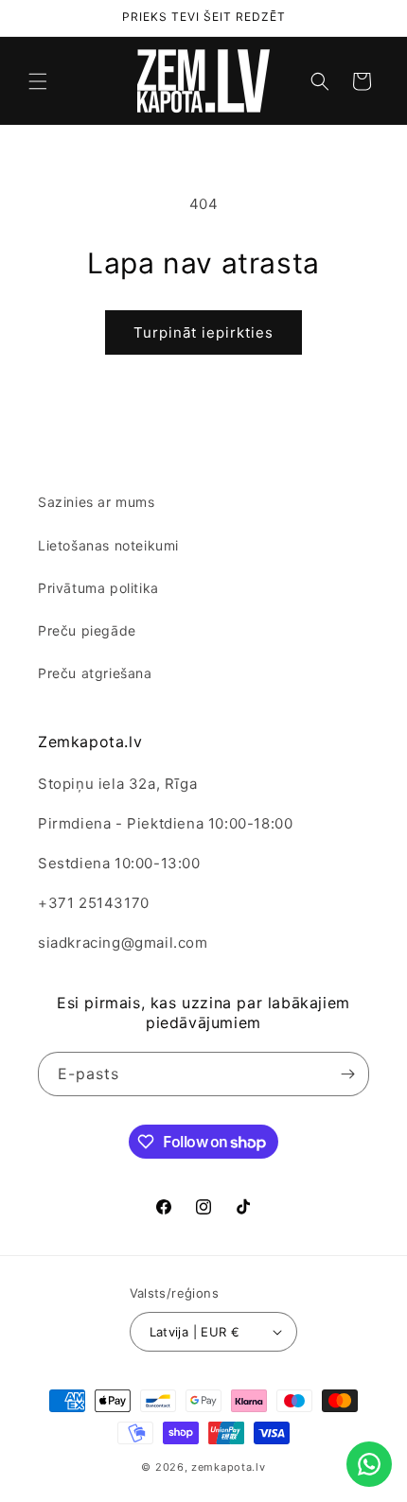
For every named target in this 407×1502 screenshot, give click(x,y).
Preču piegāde (87, 630)
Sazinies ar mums (96, 502)
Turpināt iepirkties (203, 332)
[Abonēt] (347, 1074)
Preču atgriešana (95, 673)
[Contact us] (369, 1464)
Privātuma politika (98, 588)
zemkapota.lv (228, 1467)
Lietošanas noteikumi (108, 545)
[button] (38, 81)
